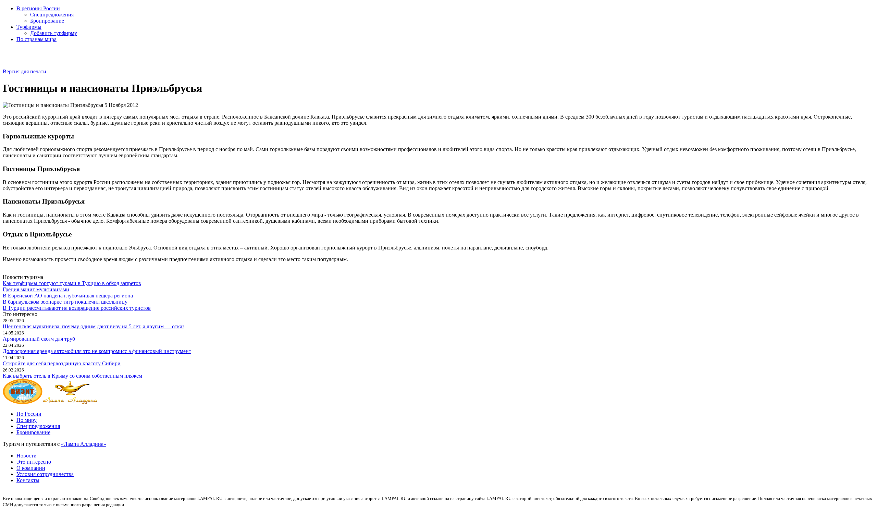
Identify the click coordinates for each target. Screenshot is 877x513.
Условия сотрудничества (45, 474)
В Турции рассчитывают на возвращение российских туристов (77, 308)
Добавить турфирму (53, 33)
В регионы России (38, 8)
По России (28, 414)
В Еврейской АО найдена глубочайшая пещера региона (68, 295)
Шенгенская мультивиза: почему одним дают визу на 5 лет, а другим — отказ (93, 326)
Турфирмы (28, 27)
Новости (26, 456)
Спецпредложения (52, 14)
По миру (26, 420)
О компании (30, 468)
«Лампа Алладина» (83, 444)
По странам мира (36, 39)
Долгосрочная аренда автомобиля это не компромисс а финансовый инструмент (97, 351)
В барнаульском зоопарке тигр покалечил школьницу (65, 302)
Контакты (27, 480)
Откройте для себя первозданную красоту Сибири (62, 363)
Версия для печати (24, 71)
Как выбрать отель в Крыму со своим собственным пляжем (72, 376)
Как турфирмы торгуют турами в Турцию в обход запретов (72, 283)
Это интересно (33, 462)
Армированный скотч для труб (39, 339)
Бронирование (47, 21)
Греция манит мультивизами (36, 289)
